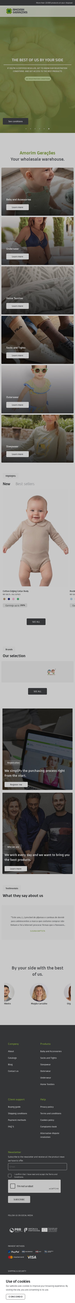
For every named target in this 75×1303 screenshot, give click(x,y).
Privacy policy (47, 1106)
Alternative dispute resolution (49, 1134)
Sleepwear (45, 1064)
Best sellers (25, 483)
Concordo (15, 1296)
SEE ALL (36, 621)
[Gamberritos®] (22, 672)
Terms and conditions (50, 1113)
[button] (26, 128)
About (11, 1051)
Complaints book (48, 1126)
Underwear (45, 1077)
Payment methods (17, 1119)
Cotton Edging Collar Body (15, 591)
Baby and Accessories (51, 1051)
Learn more (14, 121)
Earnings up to (15, 605)
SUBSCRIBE (19, 1199)
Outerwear (45, 1071)
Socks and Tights (48, 1057)
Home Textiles (47, 1084)
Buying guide (14, 1106)
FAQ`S (11, 1126)
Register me (16, 784)
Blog (10, 1064)
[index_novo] (17, 11)
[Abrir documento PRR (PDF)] (33, 1230)
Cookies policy (47, 1119)
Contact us (13, 1071)
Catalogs (12, 1057)
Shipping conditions (17, 1113)
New (6, 483)
